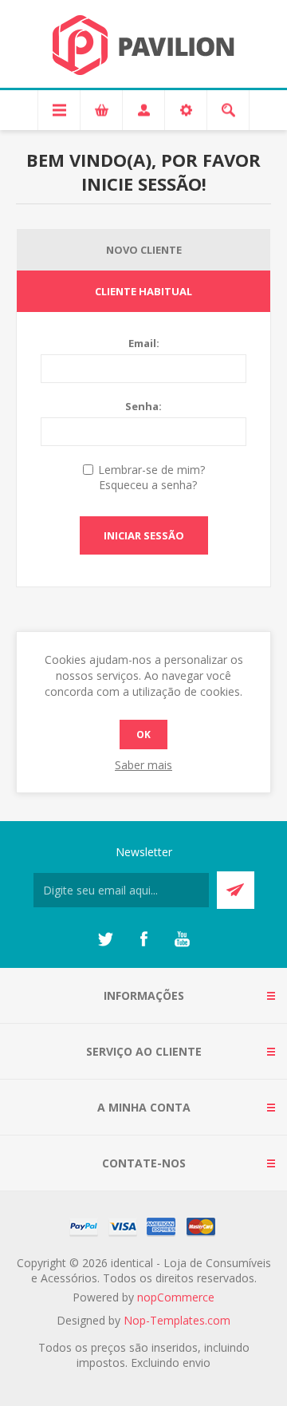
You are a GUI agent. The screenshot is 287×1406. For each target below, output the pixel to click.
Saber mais (143, 764)
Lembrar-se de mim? (151, 469)
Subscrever (235, 890)
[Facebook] (143, 939)
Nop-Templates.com (177, 1320)
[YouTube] (182, 939)
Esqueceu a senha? (148, 484)
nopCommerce (175, 1297)
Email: (143, 343)
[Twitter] (105, 939)
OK (143, 734)
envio (196, 1362)
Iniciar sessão (144, 535)
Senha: (143, 406)
